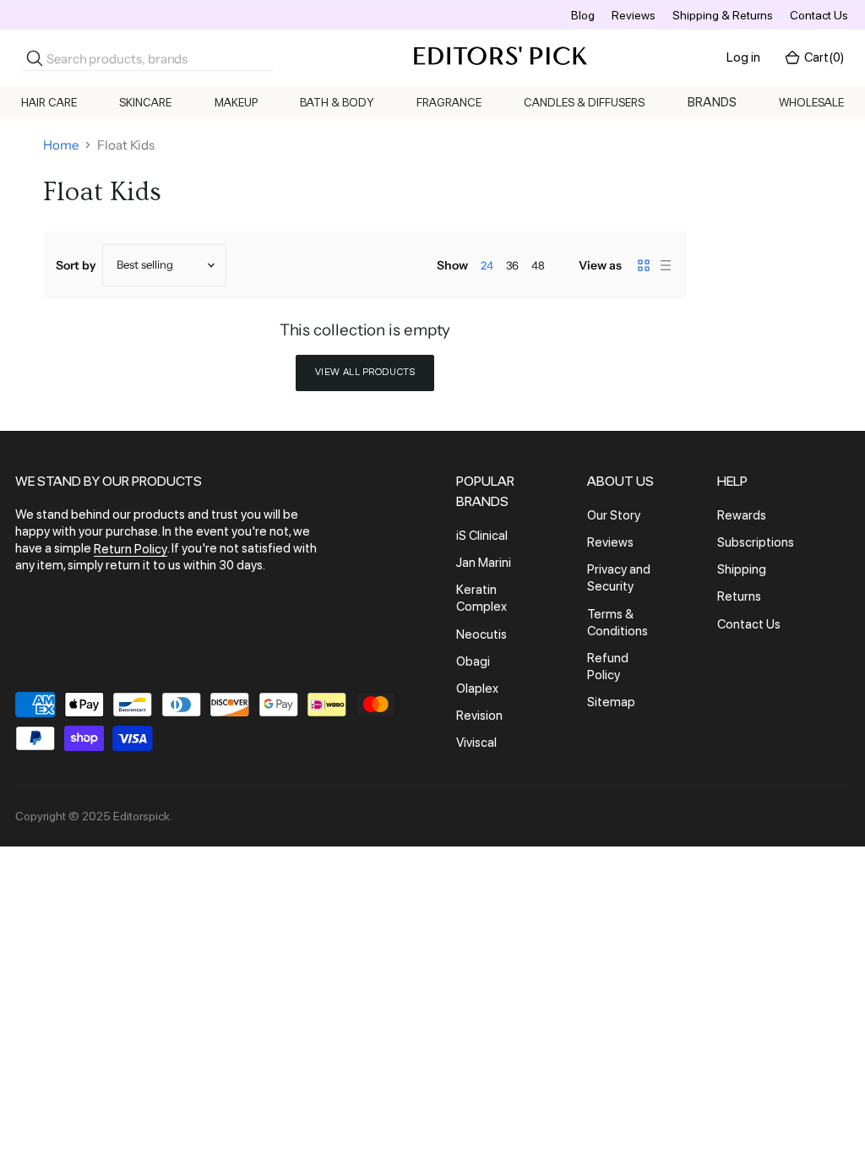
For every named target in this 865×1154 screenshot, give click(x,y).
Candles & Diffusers (584, 102)
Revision (479, 715)
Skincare (145, 102)
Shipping (741, 569)
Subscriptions (755, 542)
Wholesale (811, 102)
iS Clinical (482, 535)
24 (487, 265)
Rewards (741, 515)
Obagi (473, 661)
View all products (365, 372)
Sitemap (611, 702)
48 (538, 265)
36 (513, 265)
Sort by (76, 265)
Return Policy (130, 549)
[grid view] (643, 265)
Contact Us (819, 15)
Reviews (634, 15)
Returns (739, 597)
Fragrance (448, 102)
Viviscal (476, 742)
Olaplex (477, 688)
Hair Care (49, 102)
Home (61, 145)
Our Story (613, 515)
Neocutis (481, 634)
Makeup (236, 102)
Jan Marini (483, 562)
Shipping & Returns (722, 15)
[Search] (34, 58)
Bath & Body (337, 102)
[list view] (665, 265)
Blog (583, 15)
